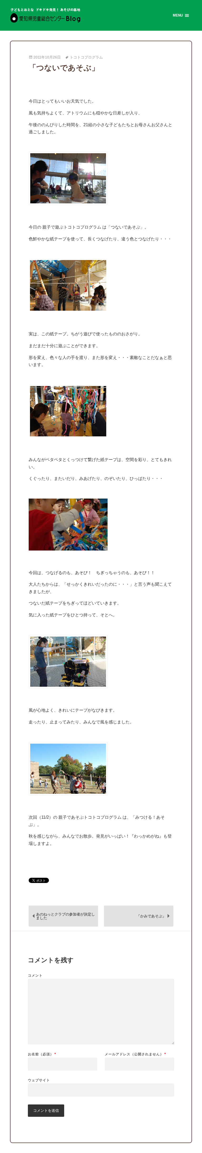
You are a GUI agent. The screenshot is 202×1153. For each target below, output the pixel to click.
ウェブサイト (39, 1080)
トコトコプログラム (86, 57)
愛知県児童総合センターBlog (45, 15)
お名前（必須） (42, 1054)
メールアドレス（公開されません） (135, 1054)
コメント (35, 975)
